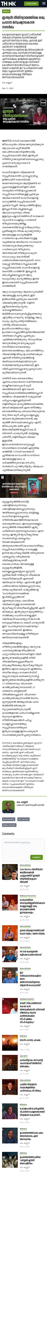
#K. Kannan (23, 819)
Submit (37, 857)
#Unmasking (8, 819)
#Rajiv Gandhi (9, 825)
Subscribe (31, 4)
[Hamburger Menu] (44, 3)
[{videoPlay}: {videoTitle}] (23, 112)
